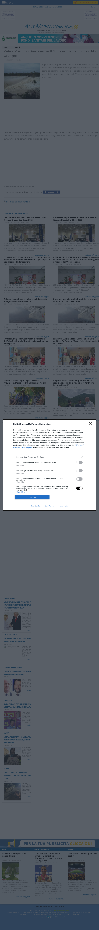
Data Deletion (36, 506)
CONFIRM (32, 497)
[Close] (91, 424)
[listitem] (49, 457)
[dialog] (49, 465)
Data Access (49, 506)
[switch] (79, 462)
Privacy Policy (63, 506)
